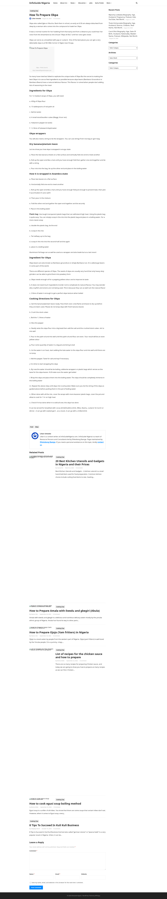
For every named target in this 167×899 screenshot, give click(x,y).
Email (57, 874)
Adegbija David (35, 829)
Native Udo (34, 614)
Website (84, 874)
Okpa (36, 427)
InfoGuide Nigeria (39, 2)
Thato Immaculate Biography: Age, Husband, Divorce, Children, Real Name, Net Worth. (122, 25)
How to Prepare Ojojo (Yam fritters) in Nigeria (59, 632)
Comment (33, 851)
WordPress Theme (87, 895)
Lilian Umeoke (36, 18)
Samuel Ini (60, 468)
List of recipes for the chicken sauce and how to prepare (78, 655)
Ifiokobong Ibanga (47, 442)
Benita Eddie (60, 661)
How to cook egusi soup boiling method (55, 803)
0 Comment (56, 18)
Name (32, 874)
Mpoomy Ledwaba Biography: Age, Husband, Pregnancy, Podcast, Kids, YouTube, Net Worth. (122, 17)
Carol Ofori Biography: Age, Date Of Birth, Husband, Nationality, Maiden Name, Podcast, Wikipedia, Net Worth (123, 33)
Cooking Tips (34, 11)
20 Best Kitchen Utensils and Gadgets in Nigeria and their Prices (79, 462)
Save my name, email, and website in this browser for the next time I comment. (57, 882)
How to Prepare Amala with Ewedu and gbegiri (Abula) (64, 610)
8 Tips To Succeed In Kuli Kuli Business (54, 825)
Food (31, 427)
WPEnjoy (97, 895)
